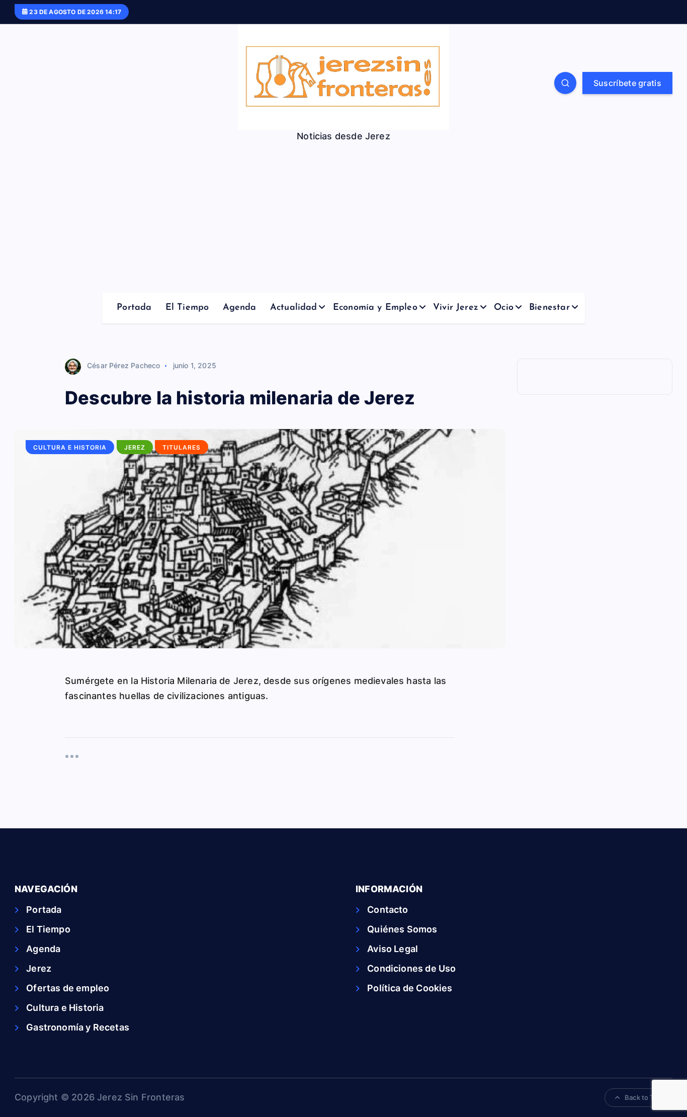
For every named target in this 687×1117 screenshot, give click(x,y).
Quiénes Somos (402, 929)
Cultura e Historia (70, 447)
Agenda (239, 307)
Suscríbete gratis (627, 83)
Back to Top (643, 1097)
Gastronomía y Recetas (77, 1027)
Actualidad (293, 307)
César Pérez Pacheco (123, 365)
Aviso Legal (392, 948)
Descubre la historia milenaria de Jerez (240, 398)
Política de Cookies (409, 988)
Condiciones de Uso (411, 968)
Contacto (387, 909)
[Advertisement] (343, 217)
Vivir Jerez (455, 307)
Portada (134, 307)
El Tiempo (187, 307)
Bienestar (549, 307)
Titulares (181, 447)
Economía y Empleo (375, 307)
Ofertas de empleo (67, 988)
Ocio (503, 307)
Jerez (134, 447)
